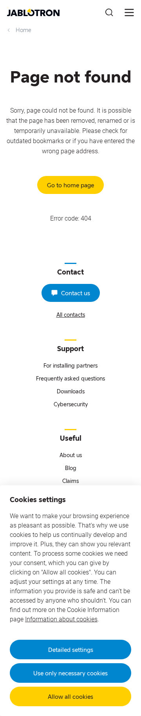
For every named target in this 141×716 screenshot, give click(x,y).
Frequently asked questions (70, 378)
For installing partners (70, 365)
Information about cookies (61, 619)
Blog (70, 468)
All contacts (70, 314)
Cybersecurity (71, 404)
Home (23, 30)
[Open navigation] (129, 12)
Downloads (71, 391)
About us (71, 455)
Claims (70, 480)
